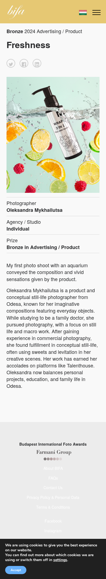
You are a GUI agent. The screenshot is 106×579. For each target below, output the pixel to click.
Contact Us (53, 487)
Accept (16, 570)
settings (60, 560)
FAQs (53, 478)
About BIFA (53, 468)
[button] (11, 63)
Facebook (53, 521)
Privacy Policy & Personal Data (53, 497)
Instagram (53, 530)
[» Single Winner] (16, 12)
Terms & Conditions (53, 507)
